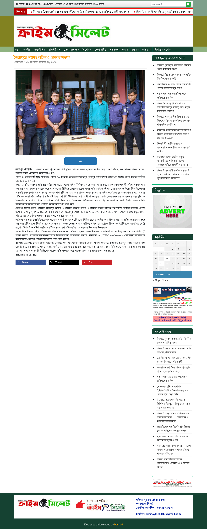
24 (178, 263)
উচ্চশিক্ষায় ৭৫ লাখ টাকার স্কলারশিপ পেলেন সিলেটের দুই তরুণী (174, 86)
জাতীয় (26, 49)
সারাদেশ (114, 49)
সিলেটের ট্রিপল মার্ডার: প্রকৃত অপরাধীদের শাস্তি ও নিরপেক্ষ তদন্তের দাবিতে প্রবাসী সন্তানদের (69, 12)
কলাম (125, 49)
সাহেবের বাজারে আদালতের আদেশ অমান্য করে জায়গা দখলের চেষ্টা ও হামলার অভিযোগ (174, 134)
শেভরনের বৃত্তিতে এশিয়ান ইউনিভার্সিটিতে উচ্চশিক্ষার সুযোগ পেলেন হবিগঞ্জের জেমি (173, 390)
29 (167, 268)
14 (161, 258)
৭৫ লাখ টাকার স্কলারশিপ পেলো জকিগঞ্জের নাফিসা (172, 95)
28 (161, 268)
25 (184, 263)
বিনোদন (86, 49)
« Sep (156, 280)
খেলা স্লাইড (100, 49)
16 (173, 258)
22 (167, 263)
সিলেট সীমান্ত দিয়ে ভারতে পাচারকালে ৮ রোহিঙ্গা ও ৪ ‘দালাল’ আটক (173, 147)
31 (178, 268)
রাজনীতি (53, 49)
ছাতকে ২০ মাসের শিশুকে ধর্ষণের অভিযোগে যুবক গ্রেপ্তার (172, 438)
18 (184, 258)
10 (178, 253)
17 (178, 258)
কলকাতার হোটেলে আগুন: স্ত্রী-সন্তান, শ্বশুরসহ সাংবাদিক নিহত (174, 369)
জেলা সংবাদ (70, 49)
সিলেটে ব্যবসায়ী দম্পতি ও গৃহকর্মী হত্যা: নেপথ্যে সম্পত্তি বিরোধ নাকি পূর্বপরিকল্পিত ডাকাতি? (173, 174)
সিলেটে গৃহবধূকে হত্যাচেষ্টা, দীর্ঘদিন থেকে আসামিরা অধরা (174, 67)
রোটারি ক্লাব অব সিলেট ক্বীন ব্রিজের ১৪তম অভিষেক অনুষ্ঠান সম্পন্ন (173, 428)
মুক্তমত (135, 49)
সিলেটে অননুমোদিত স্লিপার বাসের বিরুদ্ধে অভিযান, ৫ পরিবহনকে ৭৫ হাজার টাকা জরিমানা (173, 120)
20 (156, 263)
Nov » (165, 280)
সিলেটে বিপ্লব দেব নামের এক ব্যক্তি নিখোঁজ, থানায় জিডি (174, 76)
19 (189, 258)
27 (156, 268)
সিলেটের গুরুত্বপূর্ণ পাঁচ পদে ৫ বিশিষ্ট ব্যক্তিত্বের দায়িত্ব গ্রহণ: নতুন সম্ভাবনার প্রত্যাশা (173, 107)
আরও (145, 49)
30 (173, 268)
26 (189, 263)
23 (173, 263)
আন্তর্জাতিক (39, 49)
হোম (17, 49)
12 (189, 253)
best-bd (118, 524)
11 (184, 253)
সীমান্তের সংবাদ (162, 49)
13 (156, 258)
